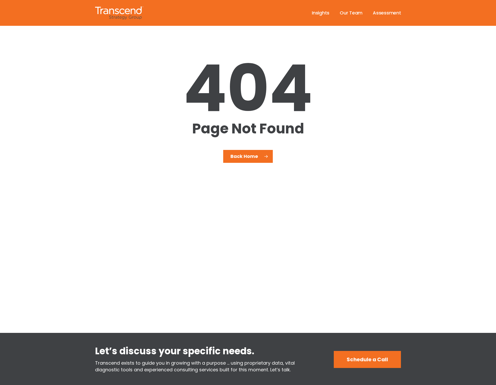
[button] (367, 359)
